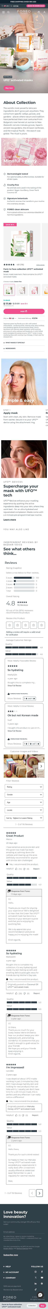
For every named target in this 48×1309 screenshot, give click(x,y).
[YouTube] (42, 1278)
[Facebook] (42, 1272)
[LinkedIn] (36, 1284)
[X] (36, 1278)
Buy (42, 1306)
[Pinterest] (42, 1284)
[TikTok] (36, 1290)
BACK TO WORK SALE (36, 6)
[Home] (23, 12)
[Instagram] (36, 1272)
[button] (40, 1295)
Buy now (9, 88)
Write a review (40, 265)
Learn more (9, 519)
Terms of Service (22, 1248)
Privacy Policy (8, 1248)
